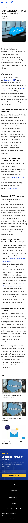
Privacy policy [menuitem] (5, 515)
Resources (13, 497)
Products (13, 491)
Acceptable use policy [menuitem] (14, 513)
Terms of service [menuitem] (5, 513)
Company (13, 503)
